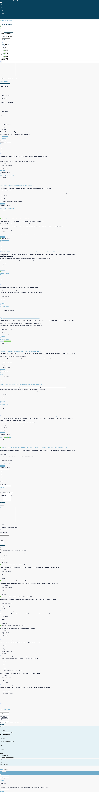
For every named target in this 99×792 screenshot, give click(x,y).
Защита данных (4, 750)
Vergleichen (2, 769)
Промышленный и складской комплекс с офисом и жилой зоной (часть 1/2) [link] (22, 221)
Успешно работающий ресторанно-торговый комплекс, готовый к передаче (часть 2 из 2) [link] (25, 188)
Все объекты (5, 28)
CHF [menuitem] (2, 10)
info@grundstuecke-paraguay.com (7, 732)
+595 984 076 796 (5, 730)
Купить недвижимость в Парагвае (8, 741)
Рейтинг (1, 495)
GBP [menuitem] (3, 12)
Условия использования (22, 722)
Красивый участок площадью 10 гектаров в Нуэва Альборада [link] (17, 628)
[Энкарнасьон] (2, 540)
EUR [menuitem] (2, 6)
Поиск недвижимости (7, 24)
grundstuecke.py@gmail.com (9, 526)
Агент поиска (2, 545)
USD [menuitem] (2, 7)
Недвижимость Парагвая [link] (4, 173)
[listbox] (5, 142)
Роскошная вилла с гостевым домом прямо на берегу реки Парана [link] (19, 287)
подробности (2, 170)
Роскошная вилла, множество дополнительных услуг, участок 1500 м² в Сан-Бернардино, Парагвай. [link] (29, 583)
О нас (3, 39)
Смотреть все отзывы (4, 81)
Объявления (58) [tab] (5, 136)
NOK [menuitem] (3, 13)
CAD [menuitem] (2, 9)
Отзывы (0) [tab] (4, 138)
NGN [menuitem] (3, 16)
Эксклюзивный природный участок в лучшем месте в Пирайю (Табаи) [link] (20, 673)
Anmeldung (2, 780)
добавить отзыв (2, 502)
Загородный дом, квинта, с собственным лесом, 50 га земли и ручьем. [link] (20, 643)
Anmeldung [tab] (4, 771)
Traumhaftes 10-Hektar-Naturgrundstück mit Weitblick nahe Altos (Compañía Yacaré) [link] (23, 156)
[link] (15, 153)
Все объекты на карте (8, 36)
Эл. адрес (2, 492)
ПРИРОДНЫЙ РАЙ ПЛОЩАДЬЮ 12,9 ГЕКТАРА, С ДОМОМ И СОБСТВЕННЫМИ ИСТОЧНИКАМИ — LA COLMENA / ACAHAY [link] (37, 321)
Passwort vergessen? (12, 778)
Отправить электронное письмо (5, 83)
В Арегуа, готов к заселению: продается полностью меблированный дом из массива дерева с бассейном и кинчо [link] (33, 387)
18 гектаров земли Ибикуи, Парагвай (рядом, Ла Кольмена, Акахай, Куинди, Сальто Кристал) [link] (27, 614)
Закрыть (6, 769)
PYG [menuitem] (2, 4)
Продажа (1, 143)
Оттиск (3, 749)
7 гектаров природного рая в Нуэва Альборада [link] (13, 553)
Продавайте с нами (6, 38)
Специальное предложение (9, 175)
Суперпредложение (7, 341)
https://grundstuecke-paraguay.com (12, 527)
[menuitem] (39, 18)
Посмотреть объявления (6, 709)
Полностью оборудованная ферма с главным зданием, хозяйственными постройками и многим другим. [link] (30, 567)
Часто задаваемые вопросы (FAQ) (8, 757)
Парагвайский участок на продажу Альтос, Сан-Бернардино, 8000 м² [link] (20, 659)
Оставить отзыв (2, 487)
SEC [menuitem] (2, 15)
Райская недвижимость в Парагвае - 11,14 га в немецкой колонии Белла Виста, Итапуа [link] (25, 687)
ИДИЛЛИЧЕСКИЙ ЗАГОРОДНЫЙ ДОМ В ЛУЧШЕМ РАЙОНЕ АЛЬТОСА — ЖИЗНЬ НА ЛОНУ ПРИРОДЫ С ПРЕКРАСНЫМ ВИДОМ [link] (38, 354)
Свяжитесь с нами (5, 41)
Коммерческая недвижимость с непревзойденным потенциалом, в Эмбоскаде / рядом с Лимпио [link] (28, 599)
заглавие (1, 493)
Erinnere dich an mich (5, 778)
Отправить (1, 724)
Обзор (1, 501)
